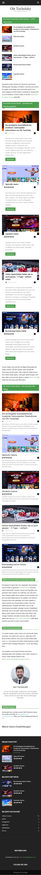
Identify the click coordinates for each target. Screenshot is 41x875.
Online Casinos (25, 587)
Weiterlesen (10, 159)
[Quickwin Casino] (7, 48)
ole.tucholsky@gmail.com (27, 857)
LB (6, 133)
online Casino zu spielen (22, 618)
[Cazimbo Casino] (7, 76)
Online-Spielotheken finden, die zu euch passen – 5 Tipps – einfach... (20, 526)
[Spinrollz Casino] (7, 39)
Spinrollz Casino (18, 36)
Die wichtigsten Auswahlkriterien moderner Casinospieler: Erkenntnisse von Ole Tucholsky (26, 29)
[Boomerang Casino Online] (7, 67)
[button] (38, 2)
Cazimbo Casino (18, 74)
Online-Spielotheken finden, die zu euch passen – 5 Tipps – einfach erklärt (19, 276)
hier (3, 718)
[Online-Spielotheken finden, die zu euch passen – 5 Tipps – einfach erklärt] (7, 57)
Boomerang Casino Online (22, 64)
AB (6, 282)
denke (7, 641)
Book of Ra (33, 377)
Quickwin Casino (18, 46)
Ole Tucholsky (20, 687)
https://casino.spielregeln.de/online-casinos (16, 659)
